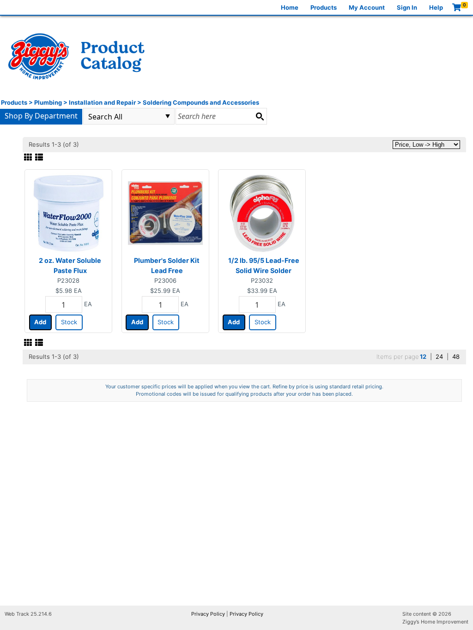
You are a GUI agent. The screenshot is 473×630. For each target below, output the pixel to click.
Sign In (407, 7)
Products (323, 7)
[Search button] (259, 116)
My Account (367, 7)
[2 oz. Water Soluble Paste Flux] (68, 212)
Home (289, 7)
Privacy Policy (208, 614)
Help (436, 7)
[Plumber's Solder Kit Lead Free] (165, 212)
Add (40, 322)
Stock (69, 322)
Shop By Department (41, 116)
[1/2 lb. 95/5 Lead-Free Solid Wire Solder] (261, 212)
